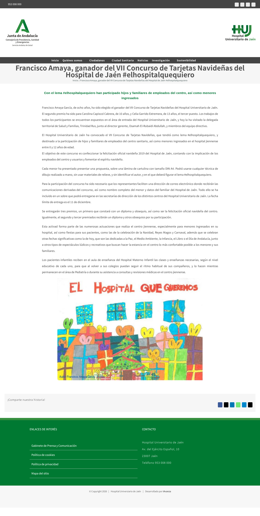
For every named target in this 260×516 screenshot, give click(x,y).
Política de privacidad (44, 464)
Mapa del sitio (40, 473)
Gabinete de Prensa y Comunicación (54, 445)
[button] (204, 60)
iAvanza (167, 491)
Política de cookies (43, 455)
